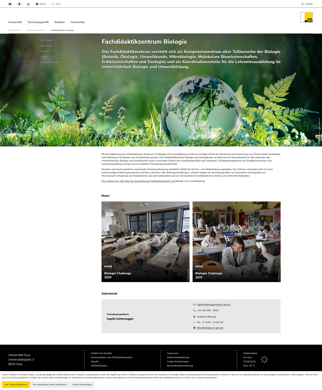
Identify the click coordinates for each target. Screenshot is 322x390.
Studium (59, 22)
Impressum (172, 353)
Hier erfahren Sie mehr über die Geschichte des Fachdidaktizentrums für (138, 181)
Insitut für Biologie (50, 62)
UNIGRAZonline (99, 365)
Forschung (46, 45)
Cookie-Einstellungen (178, 361)
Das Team (46, 40)
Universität (15, 22)
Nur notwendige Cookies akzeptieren (50, 384)
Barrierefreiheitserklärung (180, 365)
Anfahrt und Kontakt (101, 353)
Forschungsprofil (38, 22)
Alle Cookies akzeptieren (16, 384)
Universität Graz (14, 30)
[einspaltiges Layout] (29, 4)
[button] (10, 4)
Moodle (95, 361)
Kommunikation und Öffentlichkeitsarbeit (111, 357)
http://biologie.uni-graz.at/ (210, 327)
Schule (45, 56)
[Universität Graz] (306, 18)
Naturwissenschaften (36, 30)
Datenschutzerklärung (178, 357)
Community (77, 22)
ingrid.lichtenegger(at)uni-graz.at (214, 304)
